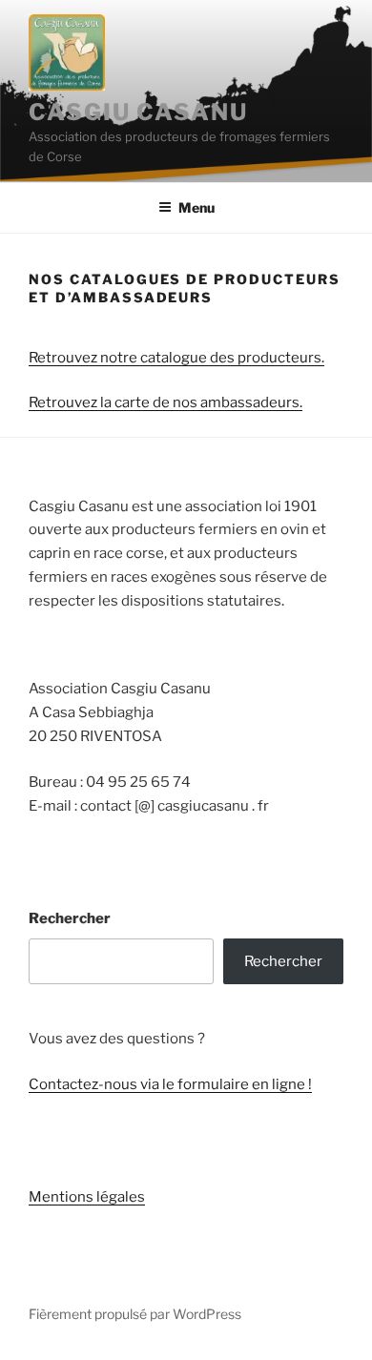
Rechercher (70, 918)
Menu (196, 207)
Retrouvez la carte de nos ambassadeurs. (165, 402)
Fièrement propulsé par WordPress (135, 1314)
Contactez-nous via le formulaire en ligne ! (170, 1084)
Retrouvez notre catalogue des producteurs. (176, 357)
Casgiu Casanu (138, 112)
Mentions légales (87, 1196)
